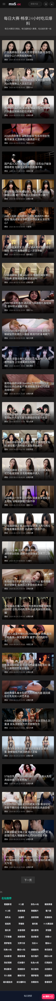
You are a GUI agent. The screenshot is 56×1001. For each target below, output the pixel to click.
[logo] (17, 4)
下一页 (28, 880)
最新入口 (49, 996)
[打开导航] (4, 4)
